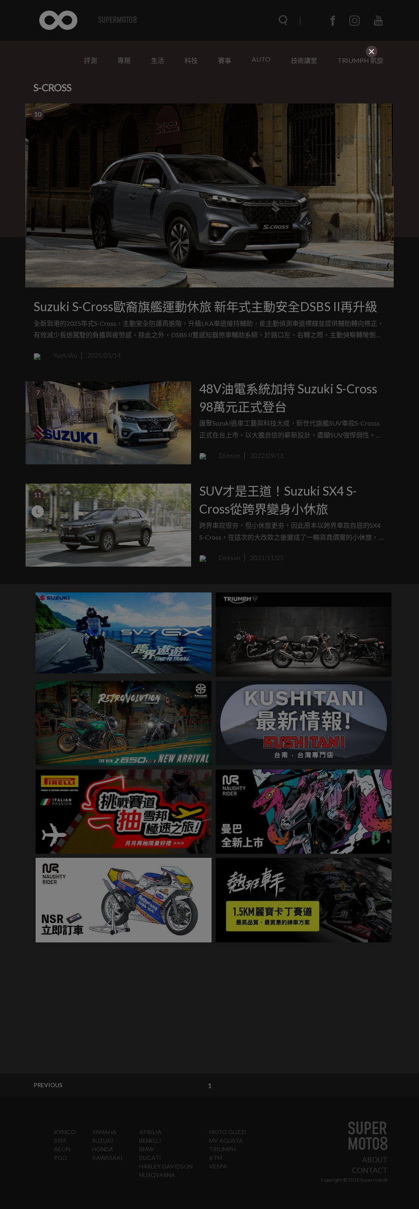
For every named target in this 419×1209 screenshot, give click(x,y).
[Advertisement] (209, 117)
